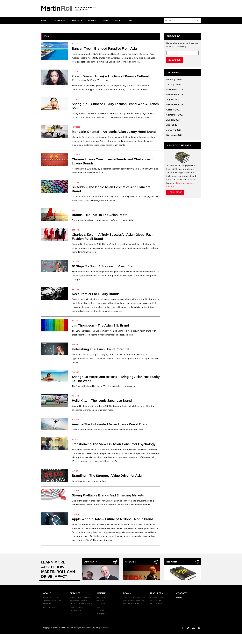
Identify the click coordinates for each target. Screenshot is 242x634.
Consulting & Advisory (80, 597)
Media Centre (155, 600)
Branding (100, 611)
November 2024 (174, 94)
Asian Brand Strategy (132, 604)
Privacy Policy (95, 628)
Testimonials (75, 611)
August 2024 (173, 99)
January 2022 (173, 130)
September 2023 (174, 114)
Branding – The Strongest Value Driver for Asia (107, 476)
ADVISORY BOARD (50, 607)
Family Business (76, 607)
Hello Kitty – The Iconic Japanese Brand (102, 401)
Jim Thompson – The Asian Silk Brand (100, 325)
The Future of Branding (133, 600)
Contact (133, 20)
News (105, 20)
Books (92, 20)
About (45, 20)
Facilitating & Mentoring (81, 604)
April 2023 (171, 125)
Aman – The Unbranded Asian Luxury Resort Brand (110, 424)
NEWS (179, 597)
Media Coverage (157, 597)
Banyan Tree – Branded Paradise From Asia (104, 49)
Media (118, 20)
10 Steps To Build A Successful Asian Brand (104, 266)
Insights (77, 20)
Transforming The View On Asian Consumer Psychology (113, 444)
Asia (98, 607)
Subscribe (174, 60)
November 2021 (174, 135)
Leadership (101, 597)
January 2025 (173, 84)
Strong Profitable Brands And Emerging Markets (108, 495)
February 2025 (174, 79)
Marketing (101, 614)
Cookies (105, 628)
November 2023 (174, 104)
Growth (99, 600)
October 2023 (173, 109)
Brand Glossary (157, 604)
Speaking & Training (78, 600)
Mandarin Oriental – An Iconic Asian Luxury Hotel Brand (114, 132)
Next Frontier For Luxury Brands (95, 294)
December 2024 (174, 89)
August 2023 (173, 119)
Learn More (175, 192)
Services (60, 20)
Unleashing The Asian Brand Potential (100, 349)
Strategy (100, 604)
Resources (156, 593)
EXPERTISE (47, 604)
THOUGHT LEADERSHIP (52, 600)
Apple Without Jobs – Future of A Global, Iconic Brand (112, 519)
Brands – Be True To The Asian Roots (99, 215)
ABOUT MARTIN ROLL (51, 597)
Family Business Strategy (134, 597)
